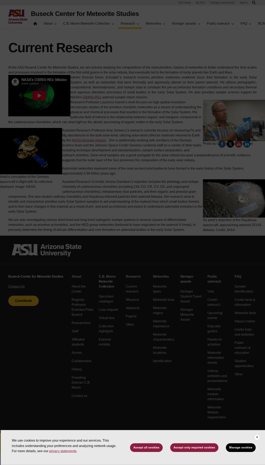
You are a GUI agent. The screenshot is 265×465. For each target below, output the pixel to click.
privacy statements (62, 451)
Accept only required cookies (194, 447)
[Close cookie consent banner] (257, 437)
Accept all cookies (146, 447)
